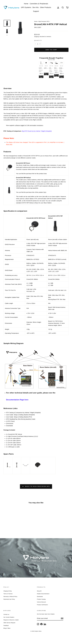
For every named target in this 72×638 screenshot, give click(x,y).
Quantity (38, 40)
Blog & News (7, 628)
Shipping (36, 36)
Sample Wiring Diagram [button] (13, 343)
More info (9, 144)
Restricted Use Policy (9, 599)
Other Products (45, 7)
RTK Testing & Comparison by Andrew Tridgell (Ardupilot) (23, 412)
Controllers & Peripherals (39, 4)
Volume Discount (41, 602)
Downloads (40, 596)
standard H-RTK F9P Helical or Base (27, 203)
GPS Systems (26, 7)
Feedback (6, 625)
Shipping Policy (8, 591)
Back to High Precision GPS (37, 486)
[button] (36, 336)
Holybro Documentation (43, 593)
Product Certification (42, 604)
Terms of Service (8, 593)
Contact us (6, 614)
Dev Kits (35, 7)
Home (26, 4)
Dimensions (9, 423)
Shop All (39, 591)
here (45, 173)
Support (36, 11)
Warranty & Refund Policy (10, 596)
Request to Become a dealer (11, 620)
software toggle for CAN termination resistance (29, 125)
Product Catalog (41, 599)
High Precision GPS (43, 21)
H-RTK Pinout (10, 421)
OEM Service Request (9, 622)
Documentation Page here (17, 400)
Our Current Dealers (9, 617)
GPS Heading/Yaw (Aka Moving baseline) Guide (20, 419)
